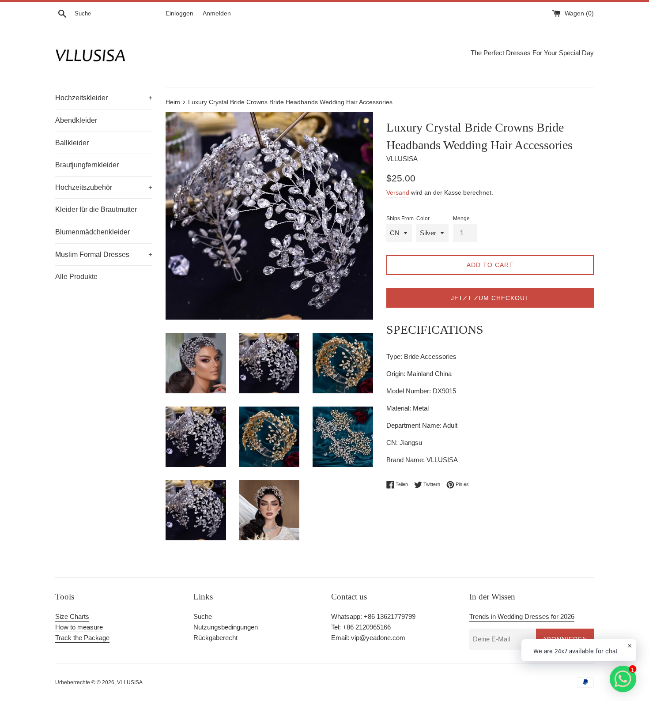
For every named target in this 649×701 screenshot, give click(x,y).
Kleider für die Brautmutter (96, 209)
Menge (461, 218)
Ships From (400, 218)
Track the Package (82, 637)
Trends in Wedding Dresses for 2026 (521, 616)
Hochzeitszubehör (103, 187)
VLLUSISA (130, 682)
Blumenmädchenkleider (92, 232)
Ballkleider (72, 143)
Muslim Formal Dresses (103, 254)
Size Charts (72, 616)
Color (423, 218)
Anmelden (217, 13)
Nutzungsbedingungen (225, 627)
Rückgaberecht (215, 637)
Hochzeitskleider (103, 98)
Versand (397, 192)
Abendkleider (76, 120)
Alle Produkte (76, 276)
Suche (202, 616)
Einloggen (179, 13)
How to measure (79, 627)
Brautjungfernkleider (87, 165)
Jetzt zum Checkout (490, 298)
